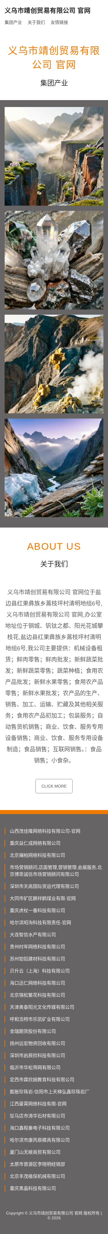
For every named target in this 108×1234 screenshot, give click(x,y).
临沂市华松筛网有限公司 (35, 1067)
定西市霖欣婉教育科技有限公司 (42, 1079)
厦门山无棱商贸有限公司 (35, 1152)
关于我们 (36, 22)
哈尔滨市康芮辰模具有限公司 (40, 1140)
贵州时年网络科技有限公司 (37, 946)
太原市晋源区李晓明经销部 (37, 1164)
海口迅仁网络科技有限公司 (37, 983)
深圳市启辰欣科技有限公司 (37, 1055)
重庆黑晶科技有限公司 (33, 1188)
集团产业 (13, 22)
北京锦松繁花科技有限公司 (37, 995)
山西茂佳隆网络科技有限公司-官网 (45, 831)
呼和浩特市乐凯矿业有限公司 (40, 1019)
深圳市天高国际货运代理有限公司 (44, 886)
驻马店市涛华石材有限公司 (37, 1115)
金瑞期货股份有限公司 (33, 1031)
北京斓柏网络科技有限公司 (37, 855)
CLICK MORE (54, 786)
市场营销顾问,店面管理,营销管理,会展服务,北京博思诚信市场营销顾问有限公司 (56, 871)
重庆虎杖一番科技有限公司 (37, 910)
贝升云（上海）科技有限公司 (40, 971)
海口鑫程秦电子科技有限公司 (40, 1128)
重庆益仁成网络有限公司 (35, 843)
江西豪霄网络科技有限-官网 (38, 1103)
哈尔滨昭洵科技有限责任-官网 (40, 922)
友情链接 (59, 22)
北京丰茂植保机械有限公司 (37, 1176)
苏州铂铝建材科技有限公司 (37, 958)
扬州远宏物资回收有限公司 (37, 1043)
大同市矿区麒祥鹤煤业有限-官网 (43, 898)
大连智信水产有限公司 (33, 934)
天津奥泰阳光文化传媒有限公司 (42, 1007)
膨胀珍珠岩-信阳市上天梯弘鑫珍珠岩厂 (50, 1091)
